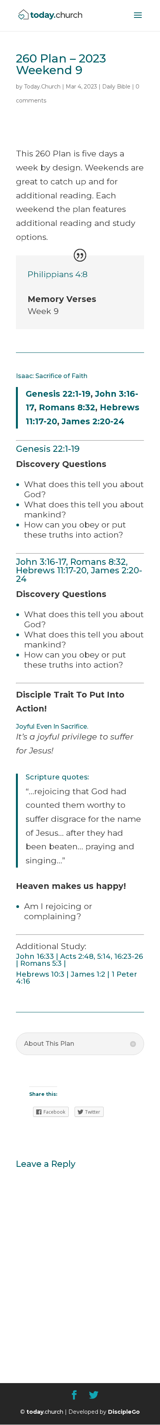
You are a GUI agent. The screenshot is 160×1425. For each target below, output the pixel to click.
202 (89, 86)
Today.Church (42, 86)
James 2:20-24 (93, 421)
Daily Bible (116, 86)
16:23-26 (128, 956)
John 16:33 (35, 956)
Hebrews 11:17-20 (51, 570)
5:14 (104, 956)
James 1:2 (88, 974)
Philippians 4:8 (58, 274)
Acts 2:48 (77, 956)
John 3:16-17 (41, 562)
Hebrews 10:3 (40, 974)
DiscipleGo (124, 1411)
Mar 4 (73, 86)
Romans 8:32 (67, 407)
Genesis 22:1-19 (58, 394)
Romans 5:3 (41, 963)
